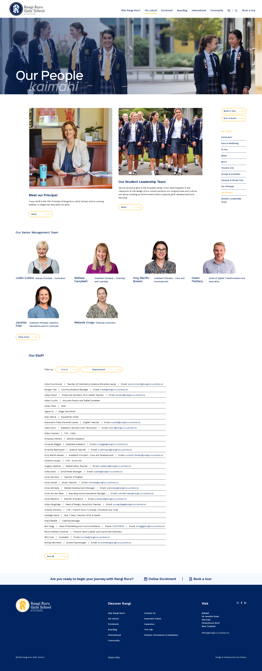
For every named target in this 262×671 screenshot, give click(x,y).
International (199, 10)
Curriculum (226, 137)
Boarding (182, 10)
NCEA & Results (230, 118)
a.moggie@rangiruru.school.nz (112, 444)
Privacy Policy (114, 657)
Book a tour (248, 10)
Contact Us (149, 613)
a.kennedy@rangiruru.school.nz (123, 488)
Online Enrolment (162, 579)
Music (224, 155)
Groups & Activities (230, 174)
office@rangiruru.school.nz (215, 633)
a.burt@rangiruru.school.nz (123, 428)
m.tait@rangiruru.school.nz (114, 389)
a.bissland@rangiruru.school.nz (111, 499)
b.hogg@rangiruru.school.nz (150, 526)
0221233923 (118, 526)
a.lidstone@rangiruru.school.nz (115, 466)
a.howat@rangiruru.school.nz (103, 482)
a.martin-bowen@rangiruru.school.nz (144, 455)
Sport (224, 161)
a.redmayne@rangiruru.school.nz (115, 449)
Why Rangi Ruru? (130, 10)
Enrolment (167, 10)
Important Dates (152, 618)
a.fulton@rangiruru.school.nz (130, 395)
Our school (151, 10)
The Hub (148, 629)
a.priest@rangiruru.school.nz (125, 422)
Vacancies (149, 624)
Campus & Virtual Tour (232, 180)
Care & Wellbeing (230, 143)
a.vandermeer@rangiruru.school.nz (136, 493)
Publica (243, 657)
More (34, 214)
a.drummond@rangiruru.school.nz (145, 384)
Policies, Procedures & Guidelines (161, 635)
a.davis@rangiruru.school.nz (108, 471)
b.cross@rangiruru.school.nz (95, 537)
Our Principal (227, 186)
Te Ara (224, 149)
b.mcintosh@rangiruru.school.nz (114, 542)
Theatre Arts (227, 168)
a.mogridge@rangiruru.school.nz (129, 504)
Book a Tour (230, 111)
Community (216, 10)
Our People (227, 192)
